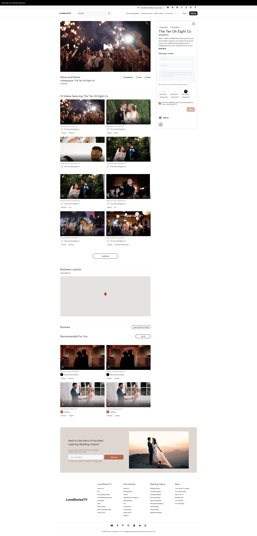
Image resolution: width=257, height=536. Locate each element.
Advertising (100, 500)
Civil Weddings (154, 509)
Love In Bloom (179, 500)
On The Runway (179, 503)
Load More (105, 256)
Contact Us (100, 488)
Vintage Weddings (155, 494)
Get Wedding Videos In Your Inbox (151, 8)
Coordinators (127, 506)
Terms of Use (101, 512)
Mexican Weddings (155, 500)
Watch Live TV (179, 494)
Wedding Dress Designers (131, 497)
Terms (88, 461)
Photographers (127, 500)
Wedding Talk (179, 497)
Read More (162, 48)
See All (143, 336)
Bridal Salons (127, 512)
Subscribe (113, 457)
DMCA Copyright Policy (104, 509)
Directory (126, 488)
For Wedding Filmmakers (104, 497)
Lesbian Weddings (155, 491)
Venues (125, 494)
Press (98, 503)
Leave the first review (141, 327)
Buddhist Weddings (156, 512)
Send (190, 109)
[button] (105, 46)
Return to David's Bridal (13, 3)
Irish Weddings (154, 506)
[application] (105, 46)
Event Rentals (127, 509)
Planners (125, 515)
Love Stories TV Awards (182, 488)
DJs (124, 503)
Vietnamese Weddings (156, 503)
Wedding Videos (155, 488)
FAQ (98, 491)
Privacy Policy (98, 461)
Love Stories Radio (180, 491)
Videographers (127, 491)
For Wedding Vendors (103, 494)
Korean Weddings (155, 497)
